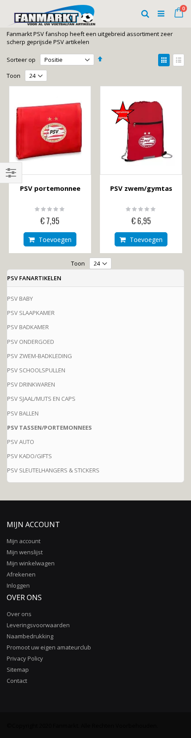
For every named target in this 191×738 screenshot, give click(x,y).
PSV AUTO (20, 442)
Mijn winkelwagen (31, 563)
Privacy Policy (25, 658)
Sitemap (18, 669)
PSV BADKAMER (28, 327)
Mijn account (23, 541)
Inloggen (18, 585)
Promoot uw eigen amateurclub (49, 647)
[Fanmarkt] (51, 13)
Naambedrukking (30, 636)
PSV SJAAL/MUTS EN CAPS (41, 399)
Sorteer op (21, 60)
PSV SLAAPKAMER (31, 313)
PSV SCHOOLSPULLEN (36, 370)
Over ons (19, 614)
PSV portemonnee (50, 188)
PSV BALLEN (23, 413)
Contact (17, 681)
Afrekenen (21, 574)
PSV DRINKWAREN (31, 384)
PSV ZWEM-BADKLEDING (39, 356)
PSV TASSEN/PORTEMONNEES (49, 427)
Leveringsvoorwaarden (38, 625)
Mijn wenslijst (25, 552)
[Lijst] (178, 60)
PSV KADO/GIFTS (29, 456)
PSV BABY (20, 298)
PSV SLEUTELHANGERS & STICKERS (53, 470)
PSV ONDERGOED (30, 342)
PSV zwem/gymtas (141, 188)
